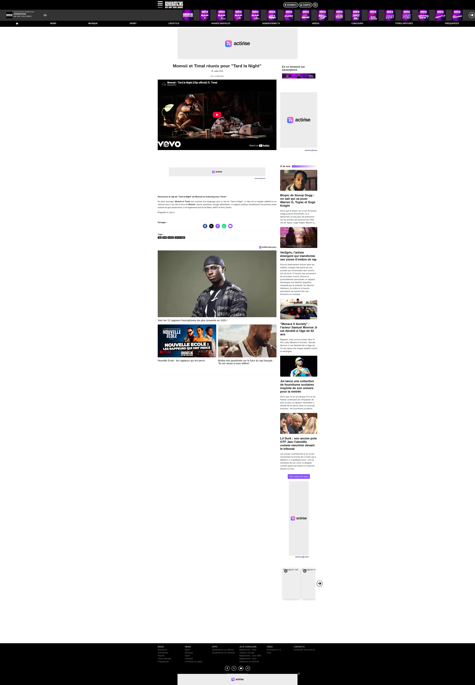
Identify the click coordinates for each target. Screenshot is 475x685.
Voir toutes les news (298, 476)
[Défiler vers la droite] (320, 583)
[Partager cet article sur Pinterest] (217, 227)
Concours (357, 23)
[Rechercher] (315, 4)
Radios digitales (220, 23)
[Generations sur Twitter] (234, 668)
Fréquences (452, 23)
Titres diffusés (404, 23)
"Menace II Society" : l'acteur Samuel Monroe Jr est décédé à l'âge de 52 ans (298, 329)
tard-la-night (180, 237)
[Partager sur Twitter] (211, 227)
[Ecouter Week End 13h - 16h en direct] (298, 76)
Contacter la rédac (193, 661)
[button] (291, 583)
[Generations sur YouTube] (240, 668)
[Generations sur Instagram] (247, 668)
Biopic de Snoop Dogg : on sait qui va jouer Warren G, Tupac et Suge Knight (297, 200)
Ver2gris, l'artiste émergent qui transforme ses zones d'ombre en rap (298, 256)
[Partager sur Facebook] (204, 227)
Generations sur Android (223, 652)
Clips (269, 652)
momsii (170, 237)
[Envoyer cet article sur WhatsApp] (223, 227)
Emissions (162, 649)
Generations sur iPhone (223, 649)
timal (164, 237)
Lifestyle (173, 23)
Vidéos (315, 23)
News (53, 23)
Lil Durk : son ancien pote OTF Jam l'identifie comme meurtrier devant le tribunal (298, 443)
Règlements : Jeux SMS (250, 655)
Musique (93, 23)
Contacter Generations (304, 649)
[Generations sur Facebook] (227, 668)
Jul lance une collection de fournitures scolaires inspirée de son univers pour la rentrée (297, 386)
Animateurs (163, 652)
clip (159, 237)
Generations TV (271, 23)
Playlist (161, 655)
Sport (133, 23)
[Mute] (45, 15)
